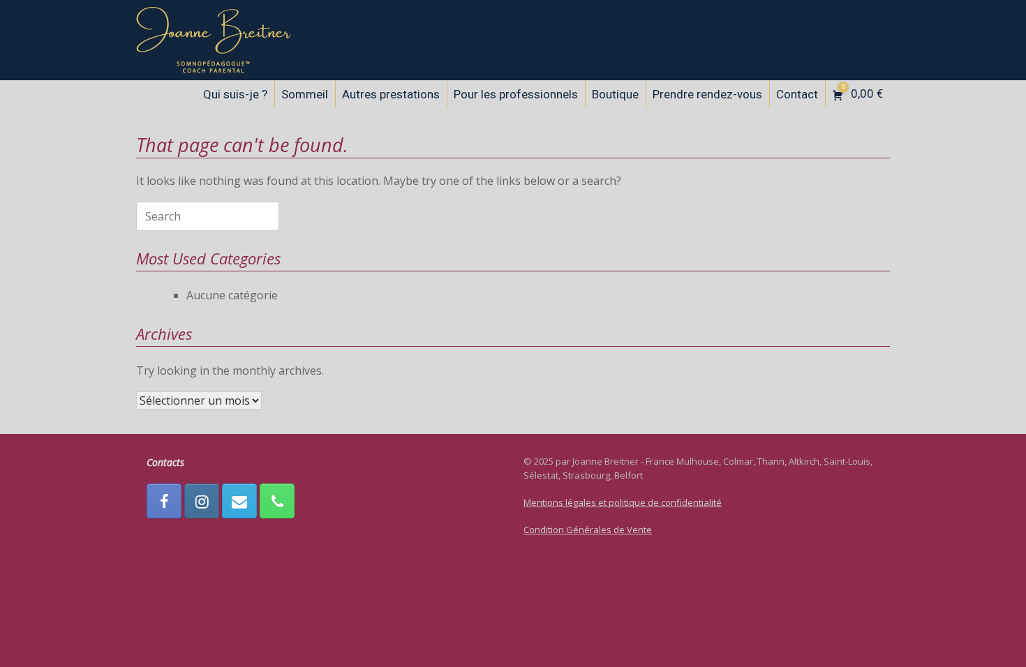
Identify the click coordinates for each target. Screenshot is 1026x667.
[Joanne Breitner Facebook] (164, 501)
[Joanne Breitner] (213, 40)
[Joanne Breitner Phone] (277, 501)
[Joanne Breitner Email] (239, 501)
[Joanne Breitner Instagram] (201, 501)
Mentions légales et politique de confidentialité (622, 502)
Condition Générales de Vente (587, 529)
